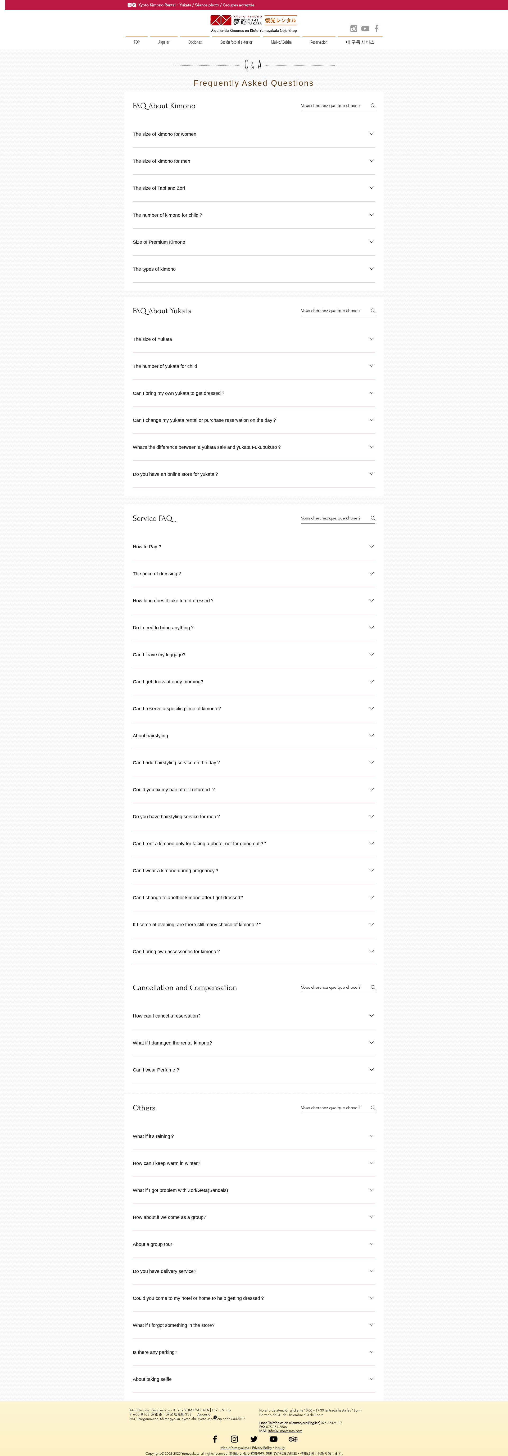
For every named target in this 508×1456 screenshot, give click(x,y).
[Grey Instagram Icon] (354, 28)
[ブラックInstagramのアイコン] (234, 1439)
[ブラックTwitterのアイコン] (254, 1439)
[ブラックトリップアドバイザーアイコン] (293, 1439)
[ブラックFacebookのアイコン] (215, 1439)
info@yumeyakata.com (285, 1431)
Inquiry (280, 1448)
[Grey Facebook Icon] (376, 28)
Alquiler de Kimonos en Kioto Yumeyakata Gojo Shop (254, 30)
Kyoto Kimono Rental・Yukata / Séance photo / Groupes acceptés (196, 4)
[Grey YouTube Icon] (365, 28)
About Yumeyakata (235, 1448)
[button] (164, 40)
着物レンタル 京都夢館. (247, 1453)
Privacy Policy (262, 1448)
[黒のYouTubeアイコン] (273, 1439)
